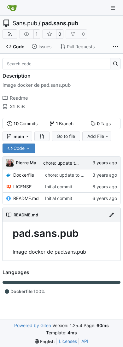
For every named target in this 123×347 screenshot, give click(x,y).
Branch (65, 123)
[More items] (115, 46)
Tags (104, 123)
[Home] (12, 8)
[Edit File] (112, 215)
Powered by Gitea (32, 325)
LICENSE (22, 186)
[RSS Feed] (10, 34)
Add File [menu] (95, 136)
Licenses (68, 341)
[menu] (45, 341)
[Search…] (115, 63)
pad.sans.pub (60, 23)
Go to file (66, 136)
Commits (26, 123)
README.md (26, 198)
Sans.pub (25, 23)
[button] (42, 136)
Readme (19, 98)
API (84, 341)
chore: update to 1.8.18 (67, 163)
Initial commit (58, 186)
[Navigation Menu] (113, 8)
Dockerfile (23, 175)
